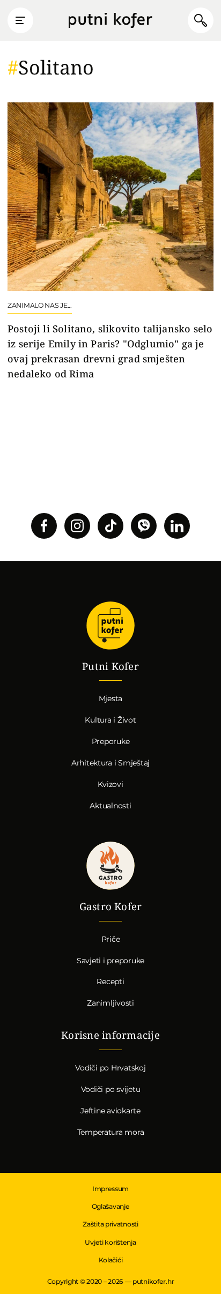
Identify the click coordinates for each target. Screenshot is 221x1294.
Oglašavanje (111, 1206)
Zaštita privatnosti (110, 1224)
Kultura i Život (110, 720)
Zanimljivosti (110, 1003)
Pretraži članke (200, 20)
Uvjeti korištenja (110, 1242)
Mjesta (111, 698)
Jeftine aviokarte (110, 1110)
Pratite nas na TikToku (110, 526)
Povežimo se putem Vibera (144, 526)
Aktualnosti (110, 805)
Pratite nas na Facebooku (44, 526)
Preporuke (111, 741)
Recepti (110, 981)
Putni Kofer (110, 20)
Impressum (110, 1189)
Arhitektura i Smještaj (110, 763)
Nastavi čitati (110, 241)
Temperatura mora (110, 1132)
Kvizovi (110, 784)
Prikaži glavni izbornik (20, 20)
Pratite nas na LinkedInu (177, 526)
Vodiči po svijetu (111, 1089)
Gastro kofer (110, 866)
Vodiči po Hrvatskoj (110, 1068)
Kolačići (111, 1260)
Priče (110, 939)
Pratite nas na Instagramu (77, 526)
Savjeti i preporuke (110, 960)
